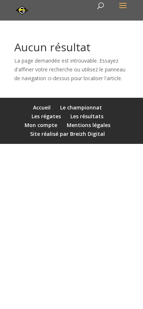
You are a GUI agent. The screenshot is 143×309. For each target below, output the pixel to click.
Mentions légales (88, 125)
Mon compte (41, 125)
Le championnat (81, 107)
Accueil (42, 107)
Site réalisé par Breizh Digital (67, 133)
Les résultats (86, 116)
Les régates (46, 116)
